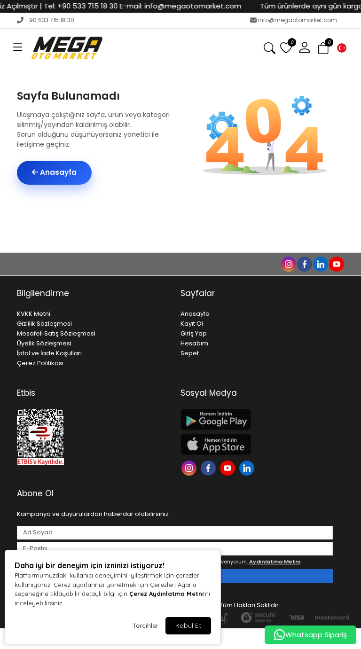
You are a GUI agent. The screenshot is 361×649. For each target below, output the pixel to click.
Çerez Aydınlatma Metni (166, 593)
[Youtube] (228, 467)
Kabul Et (188, 625)
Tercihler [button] (145, 625)
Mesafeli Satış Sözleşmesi (56, 333)
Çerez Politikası (40, 363)
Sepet (189, 353)
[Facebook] (209, 467)
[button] (17, 48)
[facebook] (304, 263)
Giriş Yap (193, 333)
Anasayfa (57, 172)
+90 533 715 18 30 (49, 20)
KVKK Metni (33, 313)
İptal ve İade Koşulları (49, 353)
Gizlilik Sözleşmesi (44, 323)
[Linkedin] (248, 467)
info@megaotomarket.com (297, 20)
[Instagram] (190, 467)
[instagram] (288, 263)
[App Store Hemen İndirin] (256, 444)
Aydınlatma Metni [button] (274, 561)
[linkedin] (320, 263)
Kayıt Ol (191, 323)
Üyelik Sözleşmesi (44, 343)
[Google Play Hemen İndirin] (256, 419)
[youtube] (336, 263)
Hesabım (194, 343)
